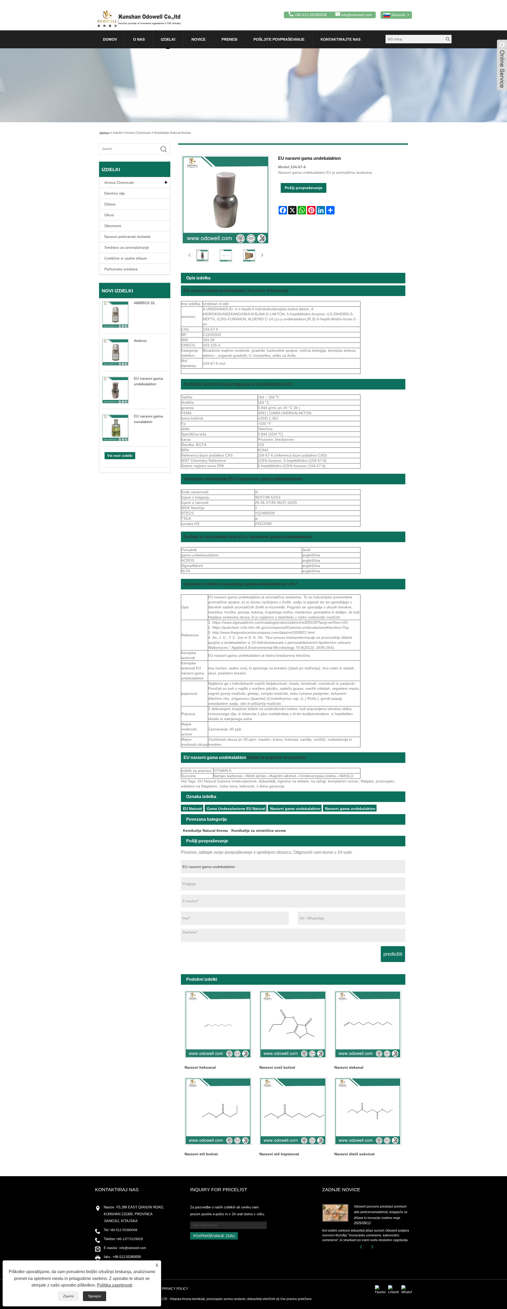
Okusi (109, 215)
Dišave (110, 204)
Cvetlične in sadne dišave (125, 258)
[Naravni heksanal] (218, 1024)
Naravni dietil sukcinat (354, 1154)
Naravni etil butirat (201, 1154)
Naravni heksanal (200, 1067)
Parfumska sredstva (121, 269)
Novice (198, 39)
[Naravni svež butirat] (293, 1024)
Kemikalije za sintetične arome (258, 830)
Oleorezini (112, 226)
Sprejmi (94, 1296)
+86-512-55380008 (123, 1230)
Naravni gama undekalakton (295, 808)
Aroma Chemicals (138, 133)
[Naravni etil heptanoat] (293, 1110)
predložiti (392, 954)
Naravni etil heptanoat (279, 1154)
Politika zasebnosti (114, 1285)
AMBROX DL (145, 303)
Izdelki (168, 39)
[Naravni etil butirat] (218, 1110)
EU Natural (192, 808)
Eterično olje (114, 193)
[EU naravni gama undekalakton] (202, 255)
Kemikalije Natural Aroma (172, 133)
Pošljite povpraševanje (278, 39)
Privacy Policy (175, 1289)
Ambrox (140, 341)
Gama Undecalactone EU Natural (236, 808)
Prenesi (229, 39)
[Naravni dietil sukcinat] (368, 1110)
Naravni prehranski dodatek (127, 236)
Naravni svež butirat (277, 1067)
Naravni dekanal (348, 1067)
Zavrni (68, 1296)
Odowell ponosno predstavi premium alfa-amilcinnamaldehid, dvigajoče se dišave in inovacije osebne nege (380, 1212)
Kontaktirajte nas (340, 39)
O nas (139, 39)
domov (110, 39)
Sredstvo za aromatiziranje (126, 247)
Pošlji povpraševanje (303, 188)
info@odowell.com (356, 15)
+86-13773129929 (129, 1239)
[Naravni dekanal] (368, 1024)
